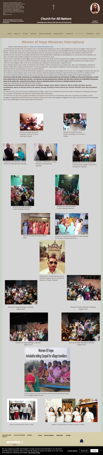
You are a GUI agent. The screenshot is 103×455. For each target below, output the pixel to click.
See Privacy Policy (34, 452)
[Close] (100, 450)
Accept (94, 451)
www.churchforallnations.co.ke (41, 47)
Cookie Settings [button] (73, 451)
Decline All (84, 451)
